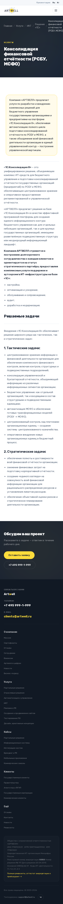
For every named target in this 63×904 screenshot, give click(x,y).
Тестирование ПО (12, 718)
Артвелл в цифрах (12, 663)
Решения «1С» (40, 26)
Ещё (6, 806)
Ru (53, 2)
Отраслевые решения (14, 693)
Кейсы (7, 732)
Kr (58, 2)
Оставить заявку (19, 555)
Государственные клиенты (16, 777)
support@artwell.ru (26, 897)
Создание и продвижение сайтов (19, 713)
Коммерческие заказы (14, 763)
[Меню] (56, 10)
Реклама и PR (10, 708)
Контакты (8, 817)
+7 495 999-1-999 (20, 565)
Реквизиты (9, 827)
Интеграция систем (13, 748)
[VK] (41, 897)
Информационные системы (17, 743)
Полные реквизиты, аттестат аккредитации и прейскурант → (29, 875)
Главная (8, 26)
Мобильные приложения (15, 758)
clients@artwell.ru (18, 616)
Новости (8, 668)
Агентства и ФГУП (12, 788)
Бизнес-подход (11, 673)
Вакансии (8, 658)
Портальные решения (14, 688)
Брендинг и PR (10, 753)
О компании (10, 632)
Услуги (19, 26)
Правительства (11, 783)
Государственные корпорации (18, 793)
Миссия (7, 638)
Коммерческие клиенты (15, 798)
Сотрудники (9, 653)
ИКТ (29, 26)
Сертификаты (10, 643)
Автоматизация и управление (18, 698)
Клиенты (9, 771)
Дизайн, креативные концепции (19, 723)
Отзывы (7, 648)
